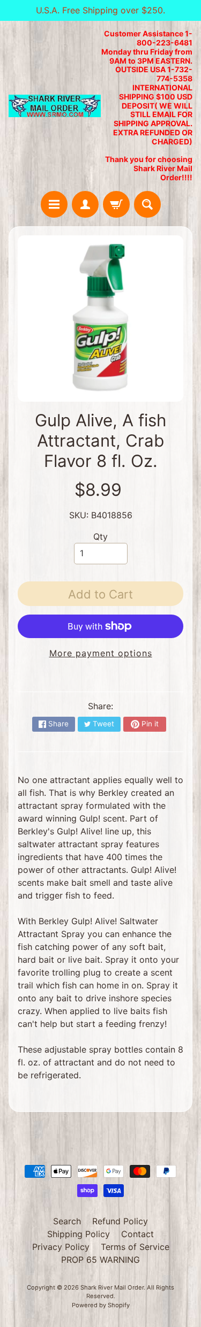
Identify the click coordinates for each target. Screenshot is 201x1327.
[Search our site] (147, 204)
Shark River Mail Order (112, 1287)
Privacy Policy (61, 1246)
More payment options (100, 653)
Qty (100, 536)
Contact (137, 1234)
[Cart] (116, 204)
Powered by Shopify (101, 1305)
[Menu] (54, 204)
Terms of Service (135, 1246)
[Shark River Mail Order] (55, 106)
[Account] (85, 204)
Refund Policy (120, 1221)
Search (67, 1221)
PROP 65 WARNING (100, 1259)
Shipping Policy (78, 1234)
